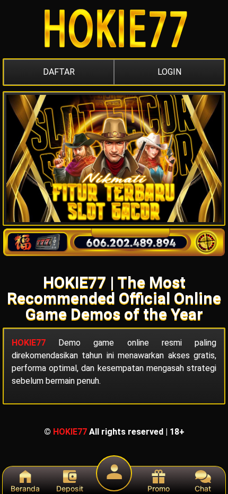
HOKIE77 (29, 343)
